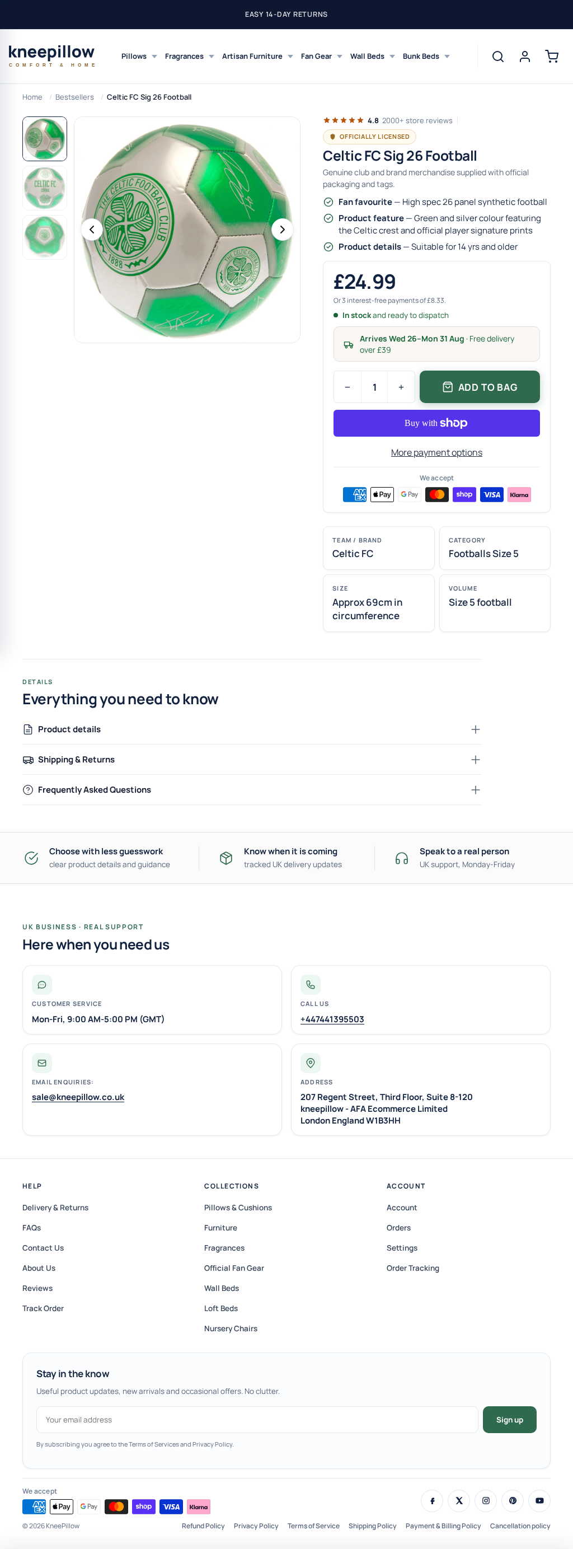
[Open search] (498, 56)
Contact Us (43, 1248)
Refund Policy (203, 1526)
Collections (231, 1186)
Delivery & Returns (55, 1207)
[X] (459, 1501)
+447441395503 (332, 1019)
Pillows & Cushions (238, 1207)
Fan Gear (316, 56)
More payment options (436, 452)
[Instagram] (486, 1501)
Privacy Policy (256, 1526)
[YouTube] (539, 1501)
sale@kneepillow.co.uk (78, 1097)
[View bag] (551, 56)
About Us (38, 1268)
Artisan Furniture (252, 56)
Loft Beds (221, 1308)
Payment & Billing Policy (443, 1526)
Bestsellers (74, 97)
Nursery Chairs (230, 1328)
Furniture (220, 1228)
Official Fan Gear (234, 1268)
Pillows (134, 56)
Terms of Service (314, 1526)
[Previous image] (92, 229)
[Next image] (282, 229)
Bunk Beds (421, 56)
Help (32, 1186)
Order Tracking (413, 1268)
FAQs (31, 1228)
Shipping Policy (373, 1526)
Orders (399, 1228)
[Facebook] (432, 1501)
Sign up (509, 1420)
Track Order (43, 1308)
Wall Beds (367, 56)
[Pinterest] (512, 1501)
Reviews (37, 1288)
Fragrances (184, 56)
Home (32, 97)
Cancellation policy (520, 1526)
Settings (402, 1248)
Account (406, 1186)
